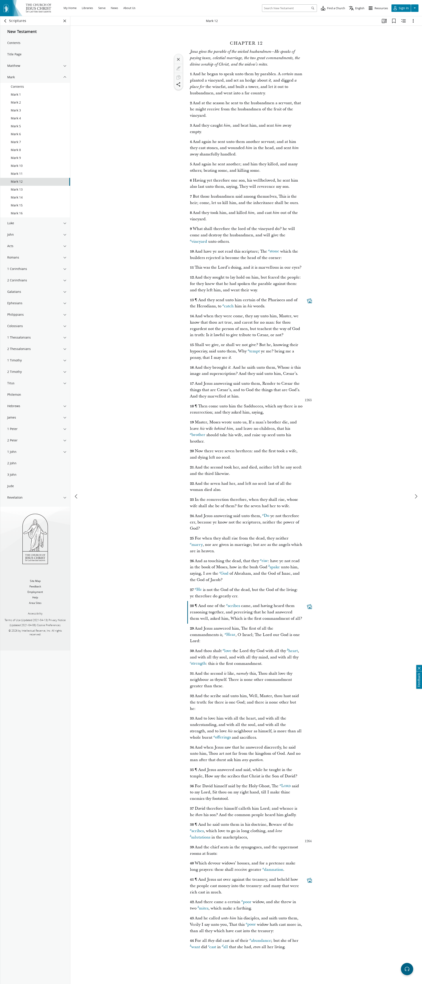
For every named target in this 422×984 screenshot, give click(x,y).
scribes (234, 606)
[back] (5, 20)
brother (198, 435)
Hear (230, 635)
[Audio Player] (407, 969)
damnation (273, 869)
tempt (254, 351)
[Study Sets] (384, 21)
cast (212, 947)
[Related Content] (403, 21)
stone (274, 251)
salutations (200, 837)
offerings (223, 737)
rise (265, 561)
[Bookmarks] (393, 21)
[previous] (76, 496)
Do (266, 516)
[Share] (178, 84)
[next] (415, 496)
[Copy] (178, 77)
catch (229, 306)
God (224, 573)
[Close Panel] (64, 20)
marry (197, 544)
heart (293, 651)
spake (275, 567)
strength (198, 663)
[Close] (178, 59)
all (225, 947)
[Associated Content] (309, 300)
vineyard (199, 241)
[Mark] (178, 68)
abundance (261, 940)
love (227, 651)
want (195, 947)
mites (203, 908)
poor (247, 902)
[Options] (413, 21)
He (199, 589)
